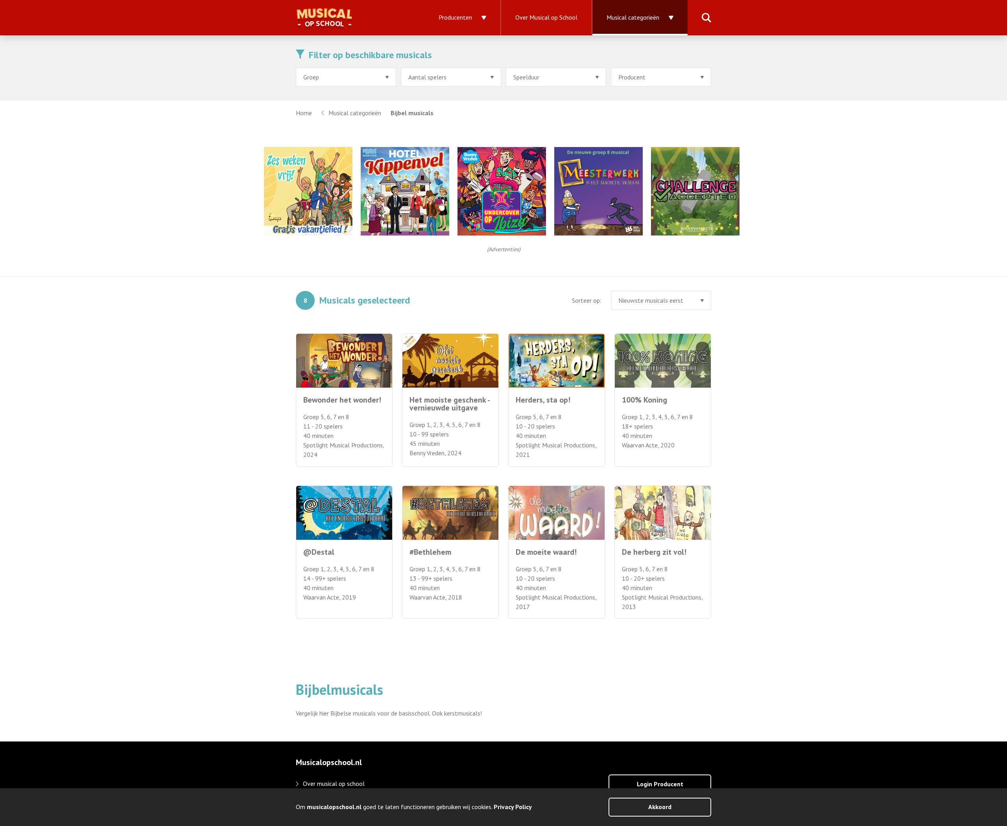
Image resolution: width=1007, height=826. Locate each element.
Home (304, 113)
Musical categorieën (633, 17)
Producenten (455, 17)
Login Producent (660, 784)
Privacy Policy (513, 807)
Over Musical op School (546, 17)
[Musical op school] (351, 17)
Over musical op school (334, 783)
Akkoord (659, 807)
